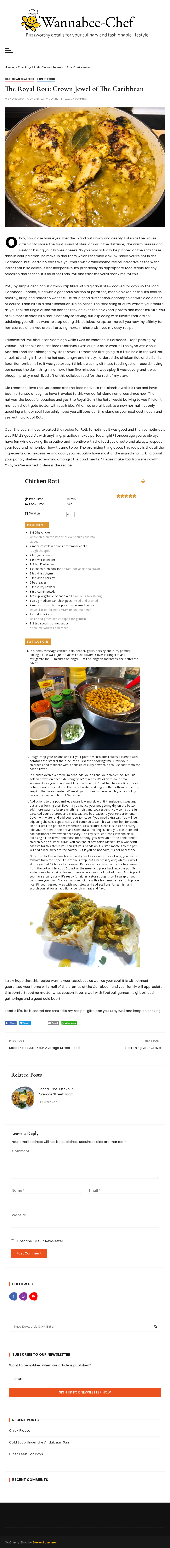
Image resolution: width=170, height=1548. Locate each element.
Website (19, 1215)
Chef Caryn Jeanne (46, 99)
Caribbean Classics (19, 79)
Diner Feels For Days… (27, 1454)
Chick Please (19, 1430)
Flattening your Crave (143, 1047)
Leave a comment (76, 99)
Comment (20, 1151)
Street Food (46, 79)
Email (94, 1190)
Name (18, 1190)
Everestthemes (45, 1542)
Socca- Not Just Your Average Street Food (44, 1047)
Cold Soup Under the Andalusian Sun (39, 1442)
